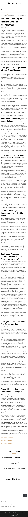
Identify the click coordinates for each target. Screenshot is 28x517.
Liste (2, 498)
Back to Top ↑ (14, 515)
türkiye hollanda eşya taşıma (7, 443)
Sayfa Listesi (3, 501)
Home (2, 14)
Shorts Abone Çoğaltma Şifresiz (7, 504)
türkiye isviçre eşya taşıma (6, 440)
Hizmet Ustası (14, 3)
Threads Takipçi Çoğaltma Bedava (8, 506)
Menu (2, 9)
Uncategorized (7, 14)
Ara (1, 493)
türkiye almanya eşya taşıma (7, 437)
